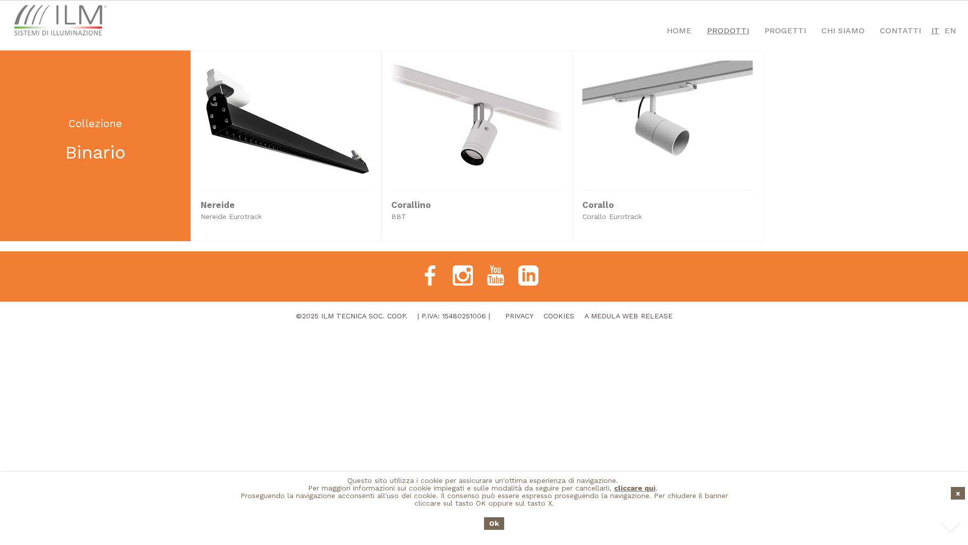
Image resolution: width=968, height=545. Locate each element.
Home (679, 30)
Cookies (558, 316)
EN (950, 30)
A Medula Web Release (628, 316)
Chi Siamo (843, 30)
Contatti (900, 30)
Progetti (785, 30)
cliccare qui (634, 488)
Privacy (519, 316)
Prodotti (728, 30)
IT (935, 30)
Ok (494, 523)
